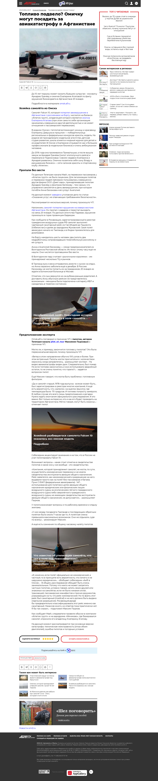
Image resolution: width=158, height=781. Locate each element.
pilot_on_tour (58, 342)
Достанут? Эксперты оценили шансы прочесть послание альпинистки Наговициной (124, 82)
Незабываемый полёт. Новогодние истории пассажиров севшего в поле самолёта (63, 317)
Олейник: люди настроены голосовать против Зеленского (121, 153)
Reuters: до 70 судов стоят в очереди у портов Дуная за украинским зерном (119, 18)
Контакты (109, 736)
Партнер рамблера (58, 772)
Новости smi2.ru (27, 728)
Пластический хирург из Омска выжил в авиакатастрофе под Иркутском (42, 678)
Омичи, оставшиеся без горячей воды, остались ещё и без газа (119, 48)
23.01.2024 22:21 (25, 10)
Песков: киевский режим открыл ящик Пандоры (121, 136)
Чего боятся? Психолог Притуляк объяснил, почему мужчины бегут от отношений (119, 28)
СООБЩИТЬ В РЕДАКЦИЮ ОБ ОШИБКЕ (50, 738)
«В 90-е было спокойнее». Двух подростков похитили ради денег (123, 97)
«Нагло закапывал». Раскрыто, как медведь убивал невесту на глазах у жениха (124, 115)
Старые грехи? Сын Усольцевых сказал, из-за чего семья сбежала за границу (124, 106)
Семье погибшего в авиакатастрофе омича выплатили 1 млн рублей (82, 678)
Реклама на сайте (44, 736)
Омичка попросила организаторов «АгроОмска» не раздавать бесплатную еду (119, 58)
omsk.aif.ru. (65, 103)
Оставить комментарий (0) (79, 639)
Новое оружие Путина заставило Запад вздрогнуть (122, 128)
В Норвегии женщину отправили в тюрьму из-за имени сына (122, 161)
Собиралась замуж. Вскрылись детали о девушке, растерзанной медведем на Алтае (122, 90)
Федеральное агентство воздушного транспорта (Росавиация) (58, 82)
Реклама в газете (60, 736)
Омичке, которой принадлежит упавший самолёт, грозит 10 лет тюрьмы (42, 686)
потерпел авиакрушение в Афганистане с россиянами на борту (60, 113)
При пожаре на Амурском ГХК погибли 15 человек (120, 144)
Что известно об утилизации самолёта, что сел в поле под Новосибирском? (62, 557)
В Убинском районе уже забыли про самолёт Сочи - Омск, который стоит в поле (42, 694)
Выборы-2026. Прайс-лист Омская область (86, 736)
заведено (57, 195)
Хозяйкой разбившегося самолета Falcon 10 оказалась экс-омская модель (63, 437)
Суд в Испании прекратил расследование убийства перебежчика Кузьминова (119, 38)
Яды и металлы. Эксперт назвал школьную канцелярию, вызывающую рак (122, 74)
